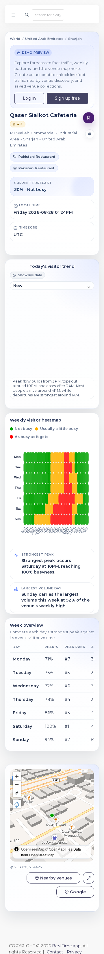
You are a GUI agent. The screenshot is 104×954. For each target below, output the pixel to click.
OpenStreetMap (42, 854)
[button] (52, 815)
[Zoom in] (17, 776)
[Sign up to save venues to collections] (88, 118)
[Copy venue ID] (89, 134)
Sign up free (67, 98)
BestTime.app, (66, 946)
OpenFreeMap (32, 849)
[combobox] (48, 14)
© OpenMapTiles (59, 849)
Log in (29, 98)
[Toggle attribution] (16, 849)
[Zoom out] (17, 784)
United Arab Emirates (44, 39)
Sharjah (75, 39)
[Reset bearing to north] (17, 793)
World (15, 39)
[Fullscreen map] (88, 878)
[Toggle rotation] (17, 804)
